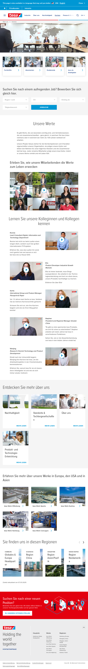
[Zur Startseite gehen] (5, 8)
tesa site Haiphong (51, 652)
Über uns (5, 22)
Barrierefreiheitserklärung (23, 663)
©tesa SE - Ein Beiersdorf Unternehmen (74, 663)
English (62, 3)
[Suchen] (77, 15)
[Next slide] (83, 542)
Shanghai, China (64, 638)
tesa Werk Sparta (50, 646)
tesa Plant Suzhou (51, 644)
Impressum (48, 663)
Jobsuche (44, 107)
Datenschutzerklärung (9, 663)
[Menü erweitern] (5, 15)
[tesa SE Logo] (15, 15)
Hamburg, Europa (64, 636)
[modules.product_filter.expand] (26, 100)
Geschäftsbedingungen (23, 666)
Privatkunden (14, 8)
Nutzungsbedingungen (9, 666)
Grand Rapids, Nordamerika (63, 645)
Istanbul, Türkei (64, 652)
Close (81, 3)
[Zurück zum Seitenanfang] (83, 627)
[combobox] (15, 99)
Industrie (28, 8)
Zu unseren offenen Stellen (17, 613)
